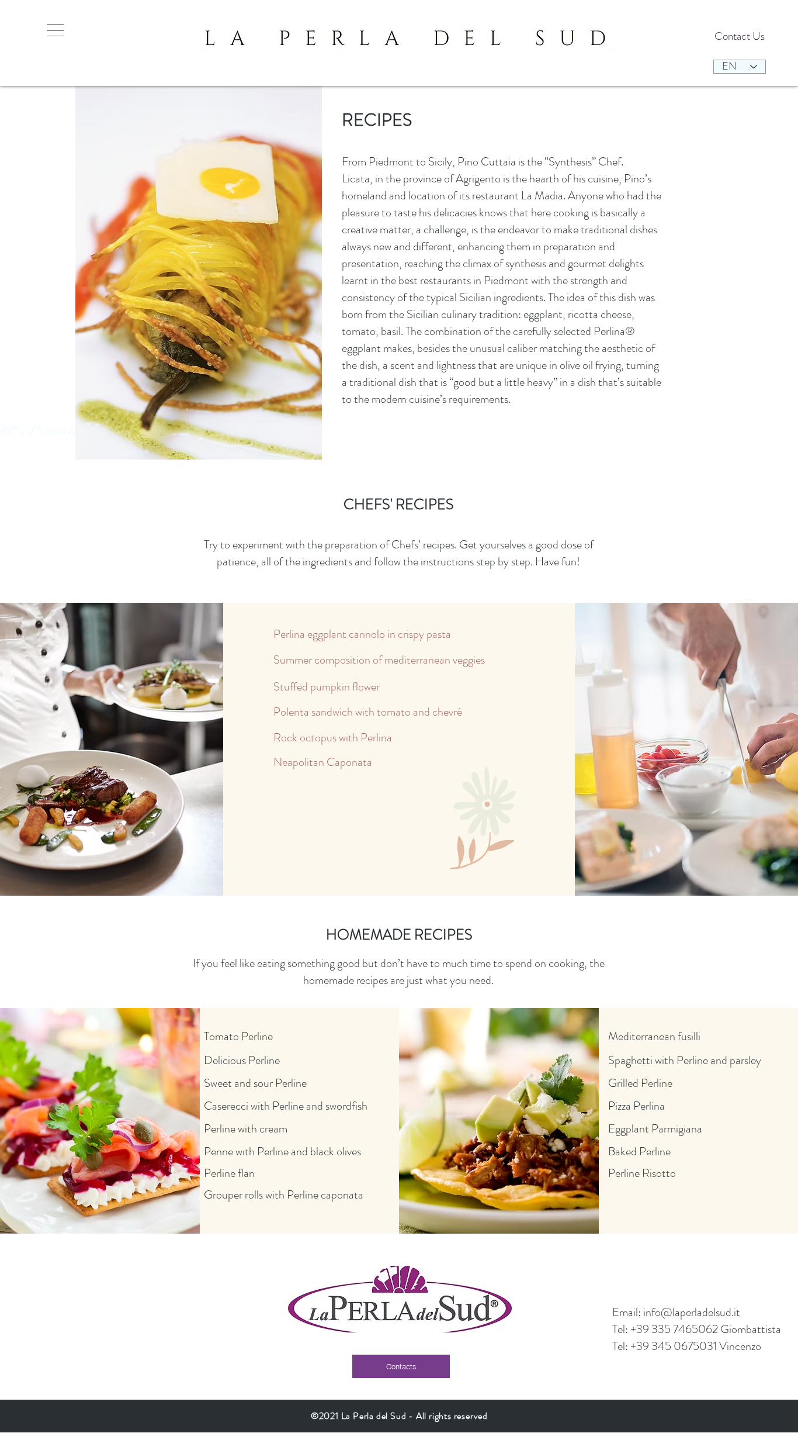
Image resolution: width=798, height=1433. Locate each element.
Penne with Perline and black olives (282, 1151)
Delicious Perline (243, 1060)
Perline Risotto (642, 1173)
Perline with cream (245, 1128)
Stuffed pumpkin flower (326, 686)
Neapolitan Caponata (323, 762)
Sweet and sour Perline (255, 1083)
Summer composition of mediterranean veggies (379, 659)
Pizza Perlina (636, 1105)
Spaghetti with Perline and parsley (684, 1060)
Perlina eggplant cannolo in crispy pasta (362, 634)
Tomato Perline (239, 1036)
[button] (55, 29)
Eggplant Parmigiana (656, 1128)
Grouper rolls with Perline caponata (283, 1194)
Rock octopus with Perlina (332, 737)
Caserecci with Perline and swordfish (285, 1105)
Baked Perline (640, 1151)
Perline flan (229, 1173)
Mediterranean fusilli (655, 1036)
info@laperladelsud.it (691, 1312)
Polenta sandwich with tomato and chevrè (367, 711)
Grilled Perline (641, 1083)
